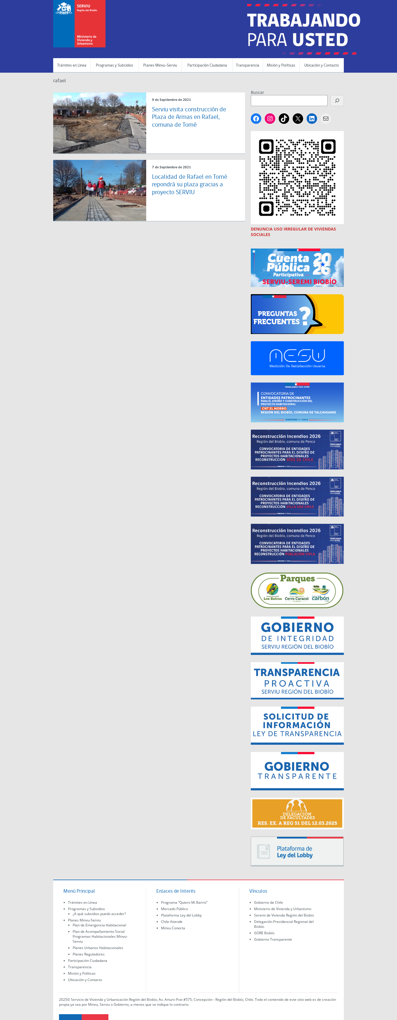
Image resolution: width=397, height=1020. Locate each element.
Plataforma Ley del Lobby (181, 915)
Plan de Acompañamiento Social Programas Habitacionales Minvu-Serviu (100, 936)
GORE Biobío (264, 932)
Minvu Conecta (173, 928)
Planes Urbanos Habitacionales (98, 947)
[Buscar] (337, 100)
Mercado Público (174, 908)
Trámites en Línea (71, 65)
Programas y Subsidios (114, 65)
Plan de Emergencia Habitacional (99, 925)
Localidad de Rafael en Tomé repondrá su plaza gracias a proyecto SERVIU (189, 185)
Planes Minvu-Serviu (160, 65)
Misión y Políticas (281, 65)
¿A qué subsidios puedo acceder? (99, 913)
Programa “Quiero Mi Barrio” (184, 902)
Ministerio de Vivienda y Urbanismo (282, 908)
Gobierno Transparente (273, 939)
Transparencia (247, 65)
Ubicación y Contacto (321, 65)
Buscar (257, 92)
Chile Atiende (172, 921)
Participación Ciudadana (207, 65)
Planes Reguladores (89, 954)
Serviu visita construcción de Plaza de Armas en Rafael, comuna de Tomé (189, 117)
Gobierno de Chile (268, 902)
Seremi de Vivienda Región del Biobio (284, 915)
